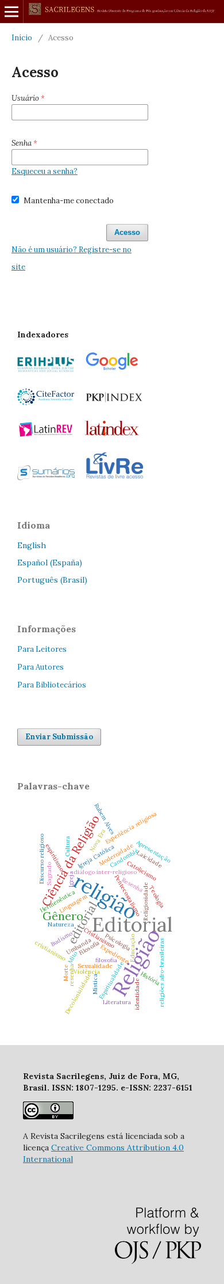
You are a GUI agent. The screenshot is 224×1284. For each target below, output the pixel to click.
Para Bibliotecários (51, 685)
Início (21, 38)
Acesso (127, 232)
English (31, 545)
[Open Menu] (11, 11)
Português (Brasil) (52, 580)
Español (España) (49, 562)
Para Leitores (42, 649)
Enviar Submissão (59, 737)
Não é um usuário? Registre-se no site (71, 258)
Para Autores (40, 667)
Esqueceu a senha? (44, 171)
